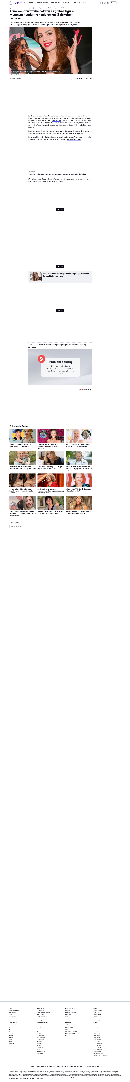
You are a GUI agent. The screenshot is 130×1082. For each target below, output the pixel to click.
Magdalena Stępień (74, 139)
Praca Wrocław (97, 1033)
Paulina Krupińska (97, 1010)
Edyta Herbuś (96, 1018)
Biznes (10, 1028)
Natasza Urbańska (97, 1016)
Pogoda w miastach (70, 1033)
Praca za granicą (97, 1049)
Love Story (66, 3)
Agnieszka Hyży (13, 1020)
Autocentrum (40, 1043)
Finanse (11, 1031)
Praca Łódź (96, 1031)
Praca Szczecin (97, 1039)
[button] (106, 3)
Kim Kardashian (69, 1018)
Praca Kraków (96, 1030)
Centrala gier (40, 1047)
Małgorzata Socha (13, 1018)
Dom (38, 1024)
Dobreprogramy (41, 1035)
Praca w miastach (97, 1047)
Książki (39, 1026)
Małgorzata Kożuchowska (43, 1012)
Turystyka (39, 1031)
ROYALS (85, 3)
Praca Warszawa (97, 1028)
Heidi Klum (68, 1014)
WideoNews (76, 3)
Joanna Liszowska (97, 1014)
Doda (66, 1016)
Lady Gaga (39, 1020)
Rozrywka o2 (40, 1053)
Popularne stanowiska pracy (100, 1055)
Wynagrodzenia (41, 1051)
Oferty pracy (96, 1026)
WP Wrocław (40, 1045)
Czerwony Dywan (42, 3)
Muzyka (31, 3)
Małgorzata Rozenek (42, 1016)
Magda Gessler (40, 1018)
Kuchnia (39, 1028)
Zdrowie (11, 1037)
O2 (66, 1035)
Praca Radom (96, 1037)
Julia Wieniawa (12, 1012)
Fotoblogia (39, 1041)
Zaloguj (113, 3)
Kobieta (11, 1035)
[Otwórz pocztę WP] (101, 3)
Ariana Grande (12, 1014)
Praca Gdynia (96, 1041)
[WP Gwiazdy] (21, 3)
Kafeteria (39, 1033)
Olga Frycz (96, 1012)
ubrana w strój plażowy (64, 131)
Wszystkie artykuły (69, 1024)
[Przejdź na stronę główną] (11, 4)
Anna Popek (68, 1020)
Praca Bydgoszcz (97, 1043)
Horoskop (39, 1030)
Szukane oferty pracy (98, 1053)
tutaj (42, 1078)
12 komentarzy (78, 78)
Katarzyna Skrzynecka (70, 1012)
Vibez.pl (67, 1029)
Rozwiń (60, 209)
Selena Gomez (40, 1014)
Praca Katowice (97, 1045)
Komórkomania (41, 1037)
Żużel (38, 1049)
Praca (10, 1039)
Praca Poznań (96, 1035)
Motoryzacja (12, 1033)
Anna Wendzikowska (51, 116)
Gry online (11, 1043)
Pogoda (11, 1041)
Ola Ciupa (67, 1010)
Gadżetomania (40, 1039)
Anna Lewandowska (14, 1010)
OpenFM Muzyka (69, 1027)
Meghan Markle (12, 1016)
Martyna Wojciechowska (99, 1020)
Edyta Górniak (40, 1010)
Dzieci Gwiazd (55, 3)
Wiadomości (12, 1024)
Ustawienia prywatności (91, 1066)
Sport (10, 1026)
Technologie (12, 1030)
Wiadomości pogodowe (71, 1031)
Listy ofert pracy (97, 1051)
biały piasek (56, 120)
